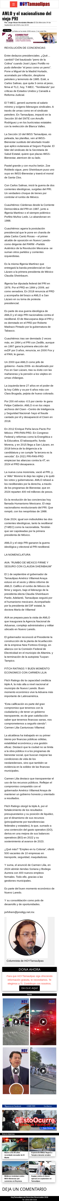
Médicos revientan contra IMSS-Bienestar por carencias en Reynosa (14, 1178)
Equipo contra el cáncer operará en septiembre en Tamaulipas (41, 1178)
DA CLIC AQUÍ (29, 988)
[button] (16, 1021)
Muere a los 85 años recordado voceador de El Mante (14, 1155)
